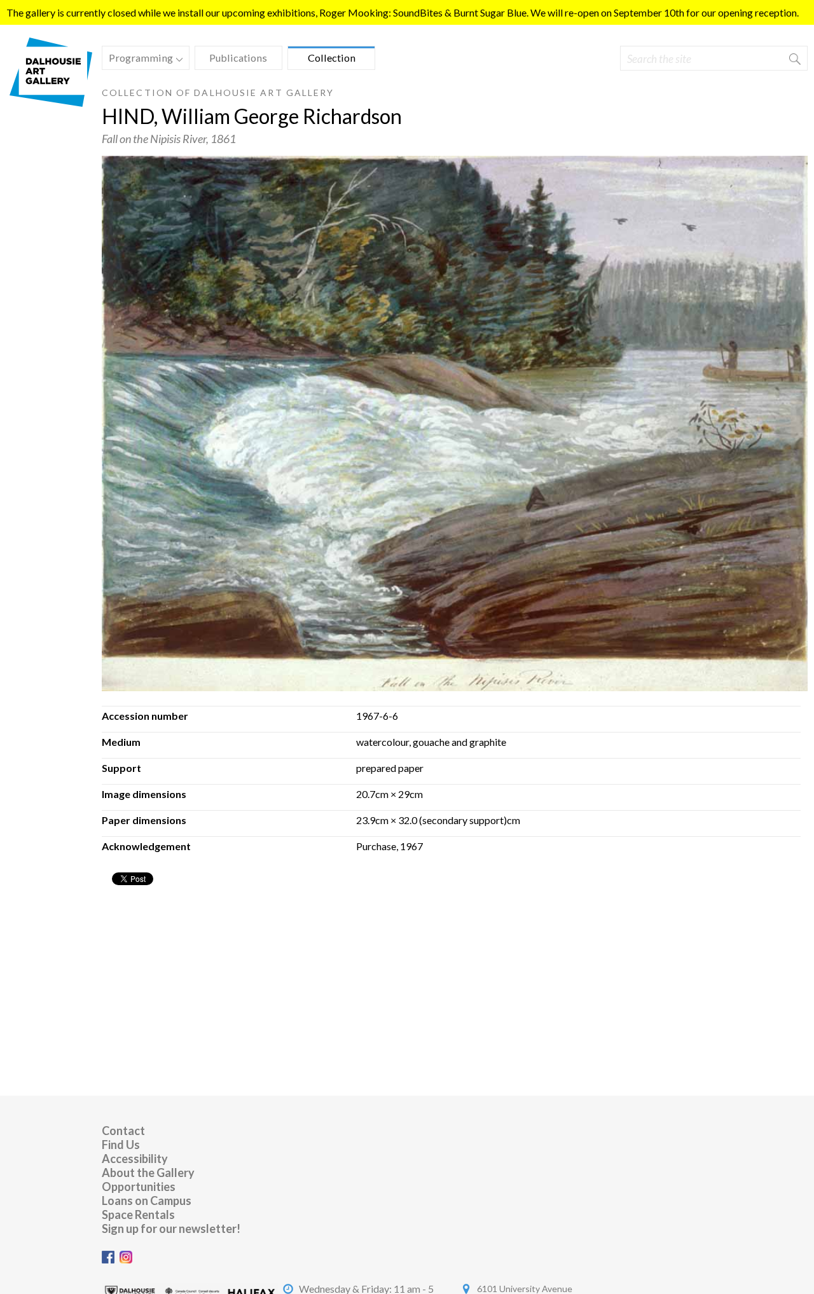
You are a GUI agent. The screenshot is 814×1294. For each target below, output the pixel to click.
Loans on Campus (146, 1201)
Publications (238, 58)
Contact (123, 1131)
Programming (137, 59)
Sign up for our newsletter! (171, 1228)
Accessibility (135, 1159)
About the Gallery (148, 1173)
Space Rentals (138, 1215)
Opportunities (139, 1187)
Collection (331, 58)
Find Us (121, 1145)
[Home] (51, 103)
